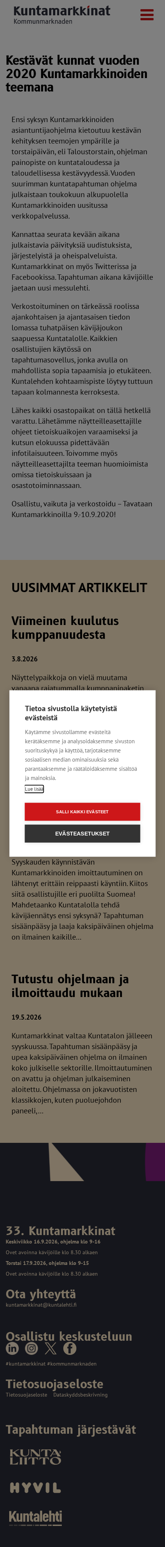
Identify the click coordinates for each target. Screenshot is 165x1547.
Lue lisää (34, 789)
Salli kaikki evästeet (82, 811)
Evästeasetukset (82, 834)
